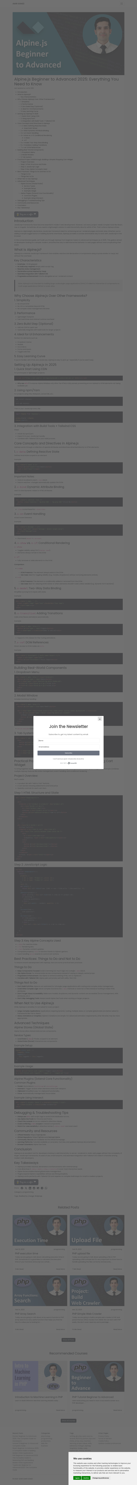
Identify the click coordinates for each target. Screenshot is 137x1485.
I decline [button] (86, 1478)
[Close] (100, 719)
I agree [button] (77, 1478)
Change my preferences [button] (100, 1478)
